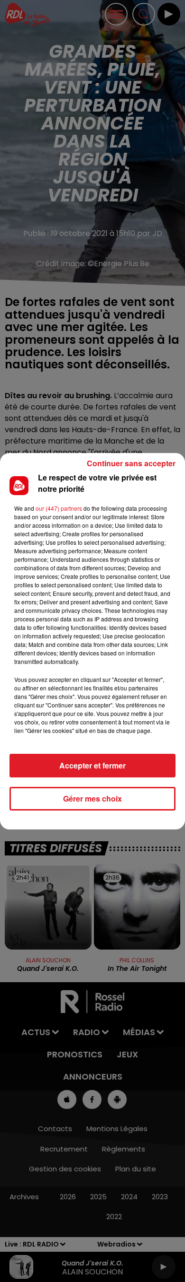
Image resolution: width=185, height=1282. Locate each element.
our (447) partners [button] (59, 508)
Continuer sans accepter (131, 463)
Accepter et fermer (92, 765)
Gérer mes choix (92, 798)
